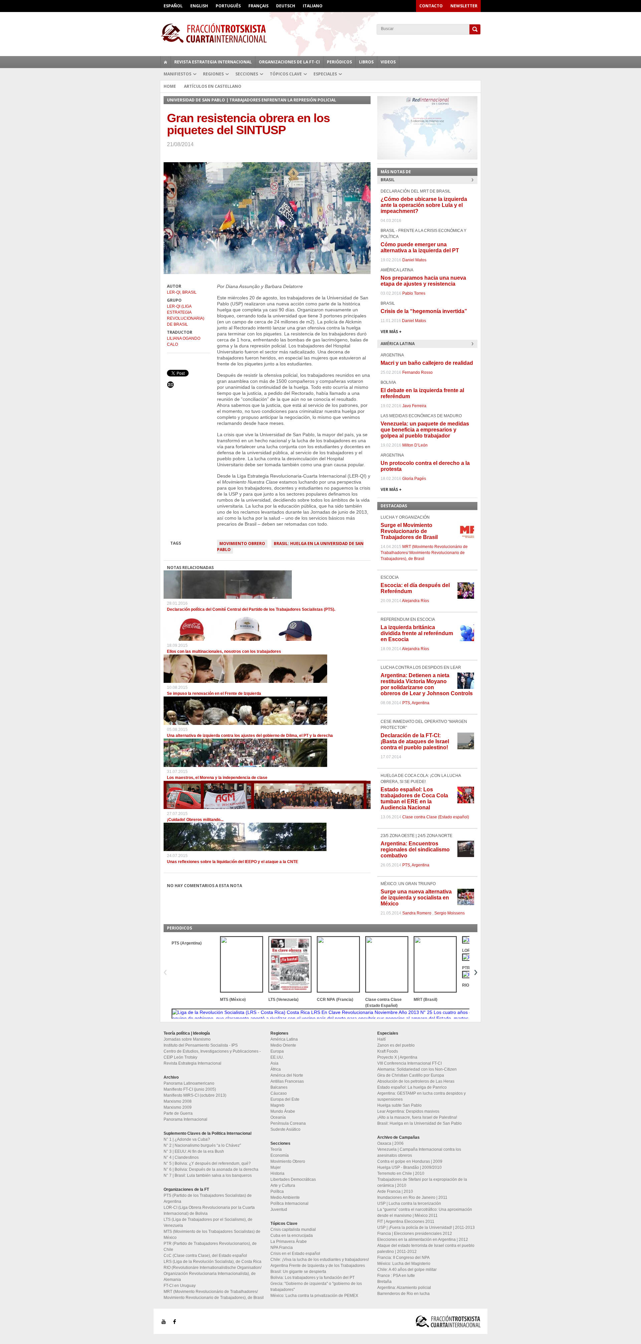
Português (228, 6)
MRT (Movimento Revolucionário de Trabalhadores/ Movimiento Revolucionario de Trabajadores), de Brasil (424, 552)
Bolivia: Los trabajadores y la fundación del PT (312, 1277)
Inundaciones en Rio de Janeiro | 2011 (412, 1197)
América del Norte (286, 1075)
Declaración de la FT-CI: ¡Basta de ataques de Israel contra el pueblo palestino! (415, 741)
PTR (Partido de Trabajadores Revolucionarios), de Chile (210, 1246)
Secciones (246, 74)
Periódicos (339, 62)
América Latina (284, 1039)
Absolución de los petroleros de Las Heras (415, 1081)
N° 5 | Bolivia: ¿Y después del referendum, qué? (207, 1163)
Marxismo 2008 (178, 1101)
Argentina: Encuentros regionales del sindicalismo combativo (415, 849)
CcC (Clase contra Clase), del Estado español (205, 1255)
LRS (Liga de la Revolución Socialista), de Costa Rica (212, 1261)
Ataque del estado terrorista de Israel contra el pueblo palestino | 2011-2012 (425, 1248)
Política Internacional (289, 1203)
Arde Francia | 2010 (395, 1191)
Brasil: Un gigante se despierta (298, 1271)
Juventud (278, 1209)
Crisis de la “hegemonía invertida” (424, 311)
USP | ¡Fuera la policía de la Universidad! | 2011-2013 (426, 1227)
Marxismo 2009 (178, 1107)
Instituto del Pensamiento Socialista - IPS (201, 1045)
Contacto (431, 6)
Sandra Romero (416, 913)
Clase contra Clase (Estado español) (435, 817)
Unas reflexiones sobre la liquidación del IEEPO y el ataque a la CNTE (232, 861)
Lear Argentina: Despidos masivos (408, 1111)
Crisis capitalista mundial (293, 1229)
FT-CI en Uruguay (180, 1285)
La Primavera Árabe (288, 1241)
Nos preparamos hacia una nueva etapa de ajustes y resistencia (423, 281)
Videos (388, 62)
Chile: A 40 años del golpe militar (407, 1269)
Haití (381, 1039)
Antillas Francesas (287, 1081)
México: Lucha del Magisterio (403, 1263)
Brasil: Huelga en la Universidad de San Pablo (290, 546)
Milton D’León (415, 445)
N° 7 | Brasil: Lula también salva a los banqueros (208, 1175)
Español (173, 6)
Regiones (213, 74)
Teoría (276, 1149)
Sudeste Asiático (285, 1129)
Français (258, 6)
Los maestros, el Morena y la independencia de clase (217, 777)
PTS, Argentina (415, 703)
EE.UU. (277, 1057)
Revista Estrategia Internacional (213, 62)
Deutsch (285, 6)
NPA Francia (281, 1247)
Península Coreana (288, 1123)
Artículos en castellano (212, 86)
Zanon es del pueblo (396, 1045)
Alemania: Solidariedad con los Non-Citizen (417, 1069)
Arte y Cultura (282, 1185)
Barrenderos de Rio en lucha (403, 1293)
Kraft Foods (387, 1051)
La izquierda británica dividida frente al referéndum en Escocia (417, 633)
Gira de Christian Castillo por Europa (410, 1075)
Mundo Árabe (282, 1111)
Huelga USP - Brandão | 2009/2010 (409, 1167)
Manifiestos (177, 74)
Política (277, 1191)
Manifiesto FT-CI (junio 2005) (190, 1089)
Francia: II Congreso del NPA (403, 1257)
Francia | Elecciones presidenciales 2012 (414, 1233)
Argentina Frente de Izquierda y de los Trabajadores (317, 1265)
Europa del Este (284, 1099)
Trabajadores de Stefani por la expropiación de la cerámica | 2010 (422, 1182)
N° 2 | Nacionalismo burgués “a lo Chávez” (202, 1145)
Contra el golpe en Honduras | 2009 (409, 1161)
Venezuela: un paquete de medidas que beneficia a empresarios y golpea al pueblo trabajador (425, 430)
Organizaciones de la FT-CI (289, 62)
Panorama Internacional (185, 1119)
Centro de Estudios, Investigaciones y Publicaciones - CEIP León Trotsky (212, 1054)
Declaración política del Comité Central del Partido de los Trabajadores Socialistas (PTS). (251, 609)
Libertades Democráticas (293, 1179)
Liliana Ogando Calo (183, 341)
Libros (366, 62)
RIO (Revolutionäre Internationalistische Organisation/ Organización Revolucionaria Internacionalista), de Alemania (212, 1273)
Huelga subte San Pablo (399, 1105)
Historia (277, 1173)
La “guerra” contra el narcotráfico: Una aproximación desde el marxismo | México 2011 (424, 1212)
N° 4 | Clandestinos (181, 1157)
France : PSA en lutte (396, 1275)
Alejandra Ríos (415, 600)
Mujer (275, 1167)
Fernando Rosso (417, 372)
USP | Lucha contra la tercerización (409, 1203)
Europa (277, 1051)
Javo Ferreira (414, 406)
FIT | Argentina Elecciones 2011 (405, 1221)
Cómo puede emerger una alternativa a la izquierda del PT (420, 247)
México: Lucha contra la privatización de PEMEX (314, 1295)
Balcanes (278, 1087)
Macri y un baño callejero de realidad (427, 363)
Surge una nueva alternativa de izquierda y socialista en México (416, 897)
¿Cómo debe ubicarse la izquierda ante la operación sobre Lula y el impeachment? (424, 205)
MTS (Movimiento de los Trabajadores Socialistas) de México (212, 1234)
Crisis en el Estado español (295, 1253)
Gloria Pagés (414, 478)
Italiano (313, 6)
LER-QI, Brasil (182, 292)
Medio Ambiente (285, 1197)
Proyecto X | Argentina (397, 1057)
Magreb (277, 1105)
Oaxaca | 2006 (390, 1143)
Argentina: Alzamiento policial (404, 1287)
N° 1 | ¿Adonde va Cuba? (187, 1139)
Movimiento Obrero (242, 543)
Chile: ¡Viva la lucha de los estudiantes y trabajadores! (319, 1259)
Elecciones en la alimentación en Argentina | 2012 (422, 1239)
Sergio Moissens (449, 913)
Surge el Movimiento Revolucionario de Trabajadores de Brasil (409, 531)
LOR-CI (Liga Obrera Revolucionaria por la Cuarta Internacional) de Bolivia (209, 1210)
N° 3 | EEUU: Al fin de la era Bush (194, 1151)
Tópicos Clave (286, 74)
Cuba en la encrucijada (291, 1235)
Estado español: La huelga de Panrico (412, 1087)
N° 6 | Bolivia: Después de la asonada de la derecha (211, 1169)
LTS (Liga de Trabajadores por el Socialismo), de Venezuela (208, 1222)
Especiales (325, 74)
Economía (279, 1155)
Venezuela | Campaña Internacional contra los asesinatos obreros (419, 1152)
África (275, 1069)
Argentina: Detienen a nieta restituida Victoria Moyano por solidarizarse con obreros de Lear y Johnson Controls (427, 684)
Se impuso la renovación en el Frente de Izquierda (214, 693)
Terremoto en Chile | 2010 (400, 1173)
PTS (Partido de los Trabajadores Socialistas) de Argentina (208, 1198)
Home (170, 86)
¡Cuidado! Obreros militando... (195, 819)
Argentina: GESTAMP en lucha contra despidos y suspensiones (421, 1096)
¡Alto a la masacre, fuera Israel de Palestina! (417, 1117)
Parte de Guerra (178, 1113)
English (199, 6)
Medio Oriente (283, 1045)
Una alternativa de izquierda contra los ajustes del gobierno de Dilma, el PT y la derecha (250, 735)
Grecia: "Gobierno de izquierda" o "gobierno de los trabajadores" (316, 1286)
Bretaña (384, 1281)
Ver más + (391, 331)
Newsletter (463, 6)
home (166, 62)
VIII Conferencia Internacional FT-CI (409, 1063)
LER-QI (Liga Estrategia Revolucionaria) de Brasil (185, 315)
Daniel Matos (414, 260)
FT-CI (320, 33)
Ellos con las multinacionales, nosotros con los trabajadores (224, 651)
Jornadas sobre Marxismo (187, 1039)
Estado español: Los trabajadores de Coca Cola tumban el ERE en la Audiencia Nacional (414, 798)
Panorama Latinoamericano (189, 1083)
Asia (274, 1063)
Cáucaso (278, 1093)
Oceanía (278, 1117)
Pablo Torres (413, 293)
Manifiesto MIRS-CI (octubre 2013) (195, 1095)
